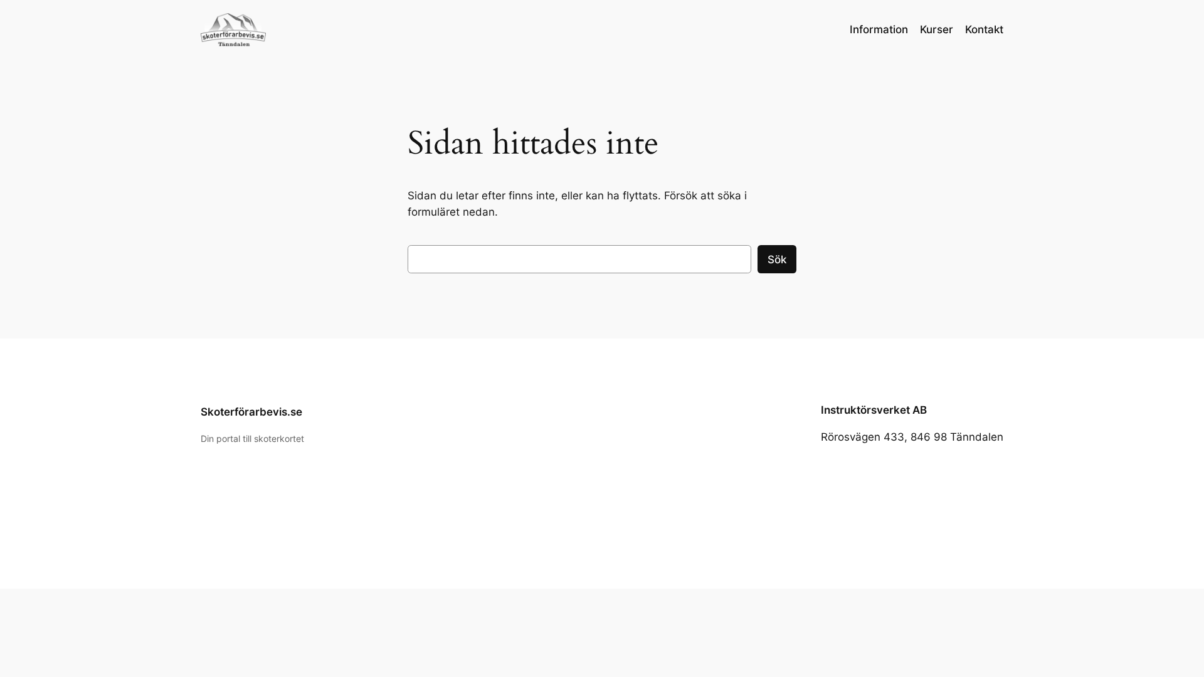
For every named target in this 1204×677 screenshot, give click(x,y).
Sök (777, 259)
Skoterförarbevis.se (251, 412)
